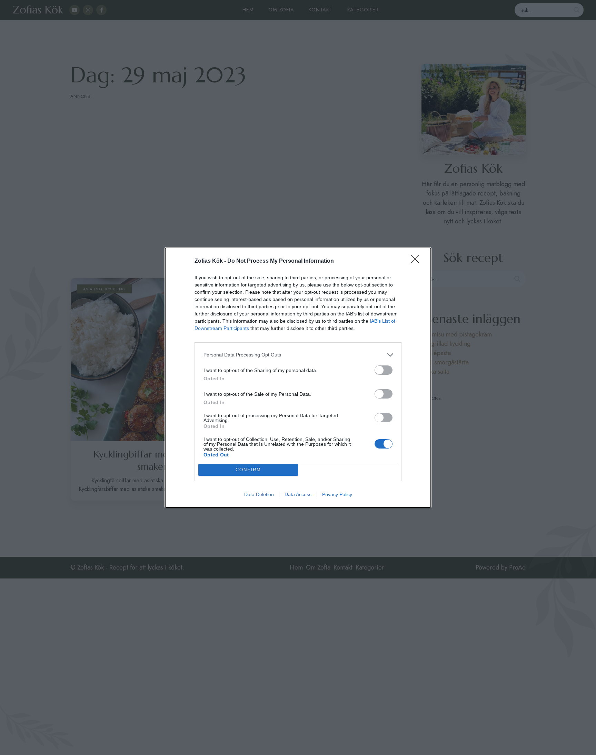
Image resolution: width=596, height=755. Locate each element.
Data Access (298, 494)
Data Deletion (259, 494)
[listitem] (298, 355)
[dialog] (298, 377)
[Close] (417, 261)
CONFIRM (248, 469)
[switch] (384, 370)
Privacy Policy (337, 494)
